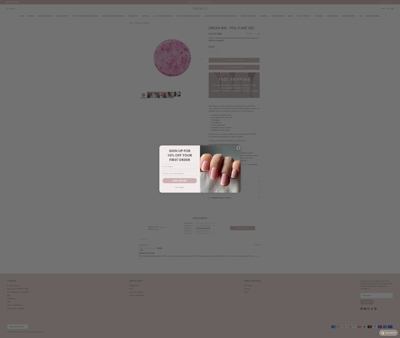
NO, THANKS (179, 187)
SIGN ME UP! (179, 180)
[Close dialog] (238, 147)
